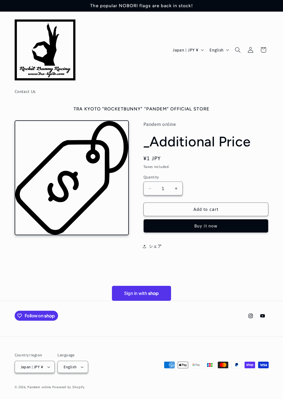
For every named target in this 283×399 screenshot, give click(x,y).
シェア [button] (155, 246)
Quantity (151, 177)
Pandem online (39, 387)
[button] (237, 49)
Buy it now (206, 225)
